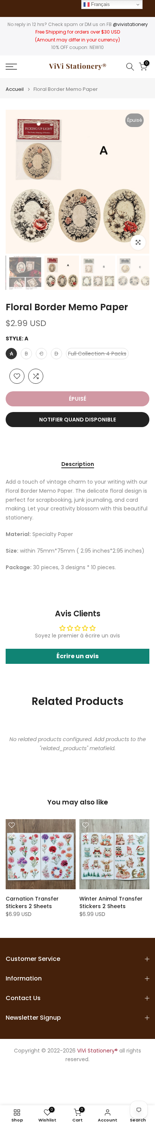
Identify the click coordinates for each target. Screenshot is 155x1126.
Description (77, 464)
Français (100, 4)
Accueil (15, 89)
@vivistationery (130, 24)
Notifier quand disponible (77, 419)
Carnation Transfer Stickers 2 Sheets (32, 902)
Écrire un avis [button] (77, 656)
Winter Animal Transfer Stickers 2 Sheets (111, 902)
